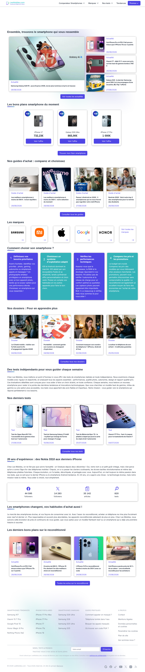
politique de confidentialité (98, 655)
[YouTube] (121, 667)
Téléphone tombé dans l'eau (97, 619)
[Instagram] (131, 667)
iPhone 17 (40, 624)
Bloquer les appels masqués (97, 624)
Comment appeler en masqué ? (98, 615)
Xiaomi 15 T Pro (14, 619)
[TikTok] (116, 667)
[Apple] (61, 234)
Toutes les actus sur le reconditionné (72, 583)
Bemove (60, 666)
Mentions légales (125, 619)
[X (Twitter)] (126, 667)
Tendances (121, 3)
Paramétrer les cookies (128, 631)
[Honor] (105, 234)
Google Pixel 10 (14, 624)
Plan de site (123, 635)
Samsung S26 (64, 619)
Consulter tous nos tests (72, 451)
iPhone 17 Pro (41, 619)
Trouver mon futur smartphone (72, 153)
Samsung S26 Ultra (66, 615)
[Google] (106, 667)
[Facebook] (111, 667)
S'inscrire (107, 649)
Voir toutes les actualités (72, 96)
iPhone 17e (40, 628)
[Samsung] (17, 234)
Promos (133, 3)
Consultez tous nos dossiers (72, 361)
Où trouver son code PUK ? (97, 628)
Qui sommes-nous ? (126, 640)
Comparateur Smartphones (70, 3)
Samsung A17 (13, 615)
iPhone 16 (40, 633)
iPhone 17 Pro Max (44, 615)
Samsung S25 (64, 628)
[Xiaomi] (39, 234)
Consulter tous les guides (72, 214)
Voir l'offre (38, 141)
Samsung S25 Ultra (66, 624)
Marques (92, 3)
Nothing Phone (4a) (15, 633)
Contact (121, 615)
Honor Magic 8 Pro (15, 628)
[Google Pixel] (83, 234)
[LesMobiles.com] (15, 3)
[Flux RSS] (136, 667)
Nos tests (106, 3)
